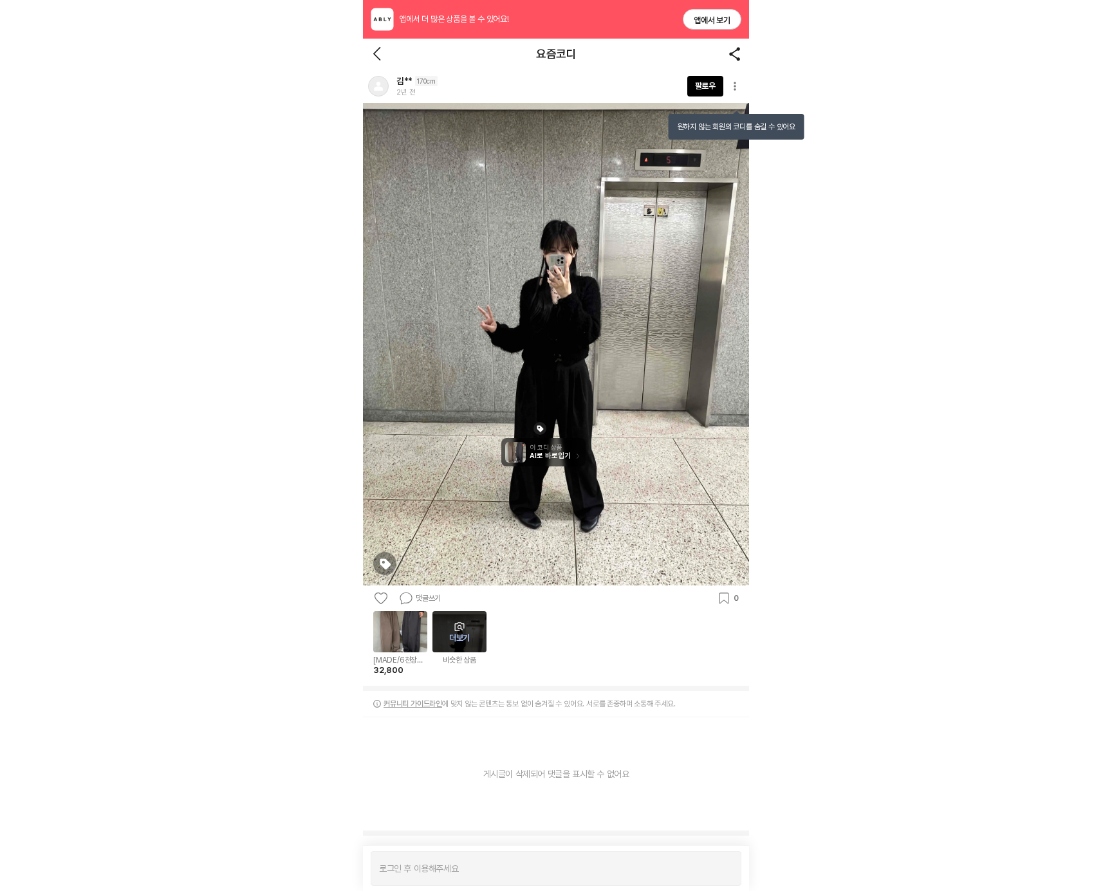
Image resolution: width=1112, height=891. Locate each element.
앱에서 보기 (712, 20)
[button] (378, 86)
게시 (725, 868)
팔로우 (705, 86)
